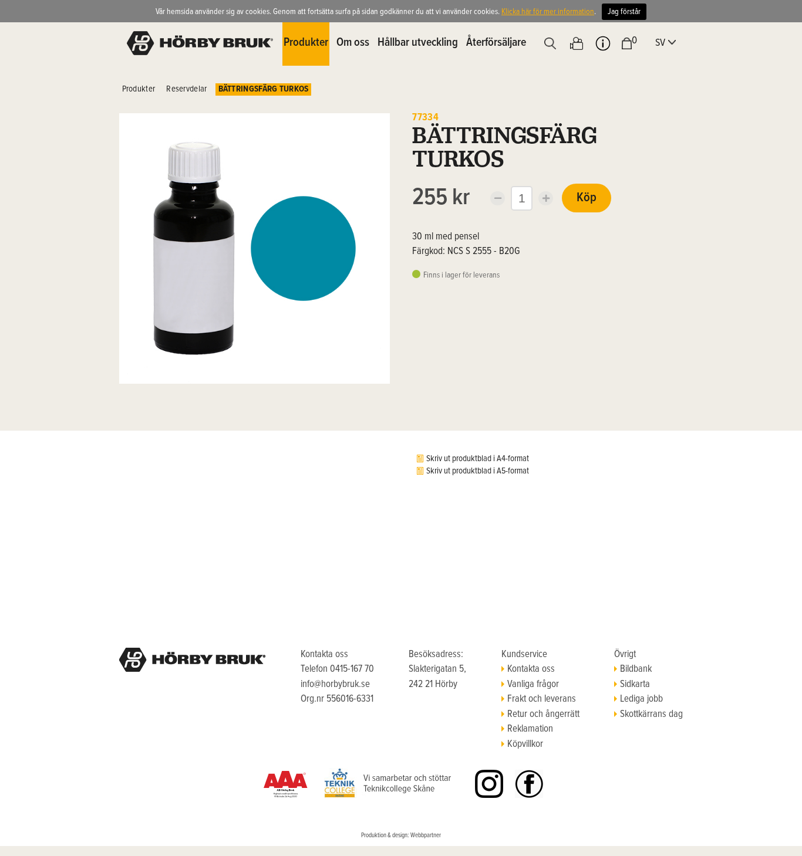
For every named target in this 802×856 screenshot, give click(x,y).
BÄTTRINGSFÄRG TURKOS (263, 89)
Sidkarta (635, 684)
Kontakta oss (531, 669)
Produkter (139, 89)
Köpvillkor (525, 744)
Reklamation (530, 729)
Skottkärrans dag (651, 714)
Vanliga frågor (533, 684)
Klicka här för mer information (547, 11)
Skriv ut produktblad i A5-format (477, 471)
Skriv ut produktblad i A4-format (477, 458)
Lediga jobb (641, 699)
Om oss (352, 42)
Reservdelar (186, 89)
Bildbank (636, 669)
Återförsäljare (496, 42)
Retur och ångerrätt (543, 714)
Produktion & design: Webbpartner (401, 835)
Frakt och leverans (541, 699)
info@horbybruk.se (335, 684)
